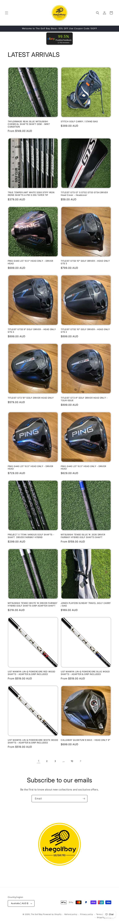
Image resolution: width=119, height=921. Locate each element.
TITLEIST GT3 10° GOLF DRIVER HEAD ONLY (31, 398)
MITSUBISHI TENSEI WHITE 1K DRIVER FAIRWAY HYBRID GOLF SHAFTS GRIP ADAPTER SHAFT (32, 604)
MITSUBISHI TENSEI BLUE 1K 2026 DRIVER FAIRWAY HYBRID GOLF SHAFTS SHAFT (83, 535)
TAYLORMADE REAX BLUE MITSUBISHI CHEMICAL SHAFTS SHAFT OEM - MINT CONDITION (29, 124)
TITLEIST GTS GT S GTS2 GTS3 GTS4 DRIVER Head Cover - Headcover (84, 193)
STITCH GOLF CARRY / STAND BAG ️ (80, 121)
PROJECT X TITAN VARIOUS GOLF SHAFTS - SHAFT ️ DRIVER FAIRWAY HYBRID (31, 535)
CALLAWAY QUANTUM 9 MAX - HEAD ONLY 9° (85, 740)
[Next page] (80, 761)
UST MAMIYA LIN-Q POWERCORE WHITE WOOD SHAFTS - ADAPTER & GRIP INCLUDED (33, 741)
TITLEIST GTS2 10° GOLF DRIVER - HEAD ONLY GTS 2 (85, 330)
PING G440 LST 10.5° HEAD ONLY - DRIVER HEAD (30, 262)
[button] (6, 12)
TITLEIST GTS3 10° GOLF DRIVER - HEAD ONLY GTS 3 (85, 262)
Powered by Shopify (52, 914)
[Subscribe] (83, 798)
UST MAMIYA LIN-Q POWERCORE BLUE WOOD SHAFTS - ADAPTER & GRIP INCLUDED (85, 672)
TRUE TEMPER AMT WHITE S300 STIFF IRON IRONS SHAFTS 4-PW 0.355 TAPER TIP (31, 193)
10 (72, 761)
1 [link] (38, 760)
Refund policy (70, 914)
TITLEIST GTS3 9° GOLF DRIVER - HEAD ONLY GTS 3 (32, 330)
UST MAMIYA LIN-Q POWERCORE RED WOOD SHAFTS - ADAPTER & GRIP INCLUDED (31, 672)
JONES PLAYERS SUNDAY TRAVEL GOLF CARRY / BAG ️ (86, 604)
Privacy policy (86, 914)
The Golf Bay (36, 914)
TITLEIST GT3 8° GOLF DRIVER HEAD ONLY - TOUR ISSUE (84, 399)
